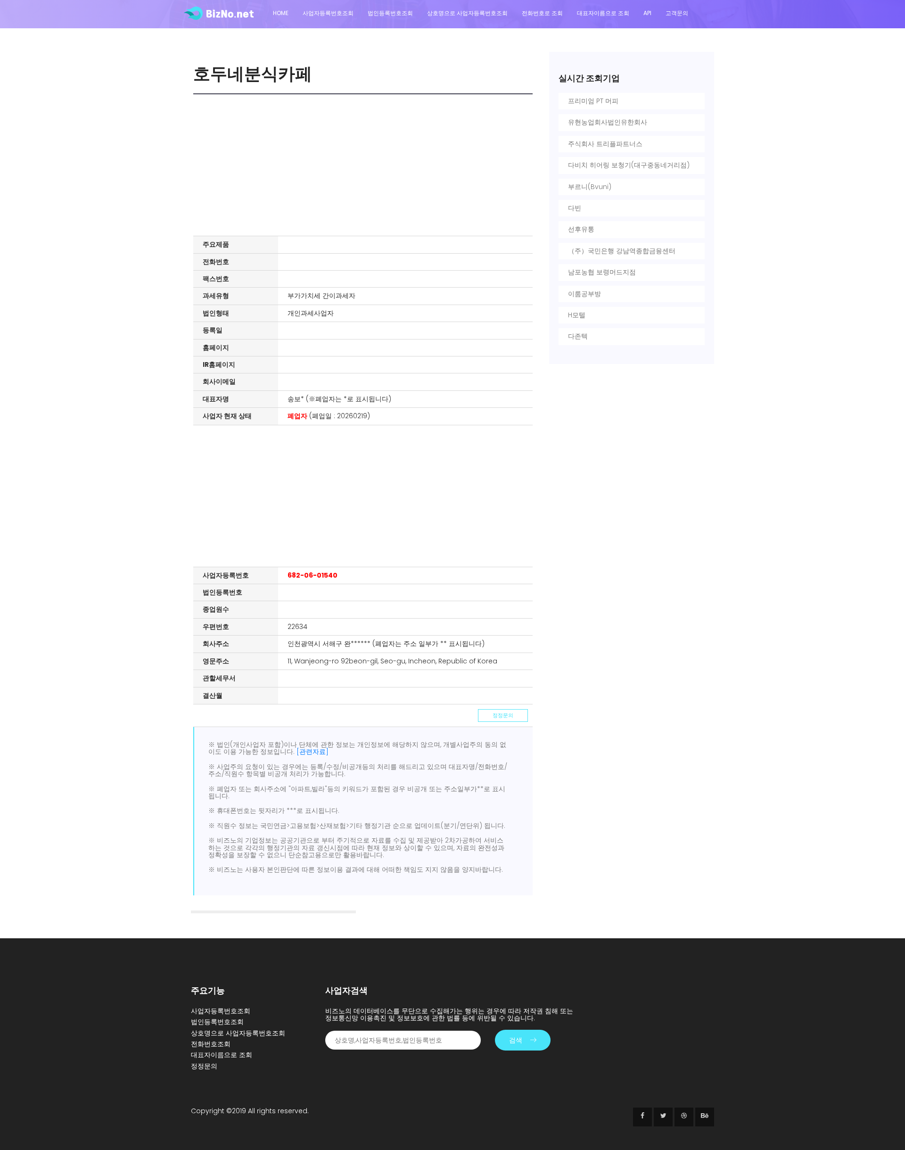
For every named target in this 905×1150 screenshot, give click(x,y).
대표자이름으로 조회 (603, 13)
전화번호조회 (210, 1044)
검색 (515, 1040)
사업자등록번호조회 (328, 13)
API (647, 13)
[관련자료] (312, 751)
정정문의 (503, 715)
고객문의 (677, 13)
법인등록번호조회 (390, 13)
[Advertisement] (365, 165)
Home (280, 13)
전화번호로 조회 (542, 13)
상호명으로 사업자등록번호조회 (467, 13)
